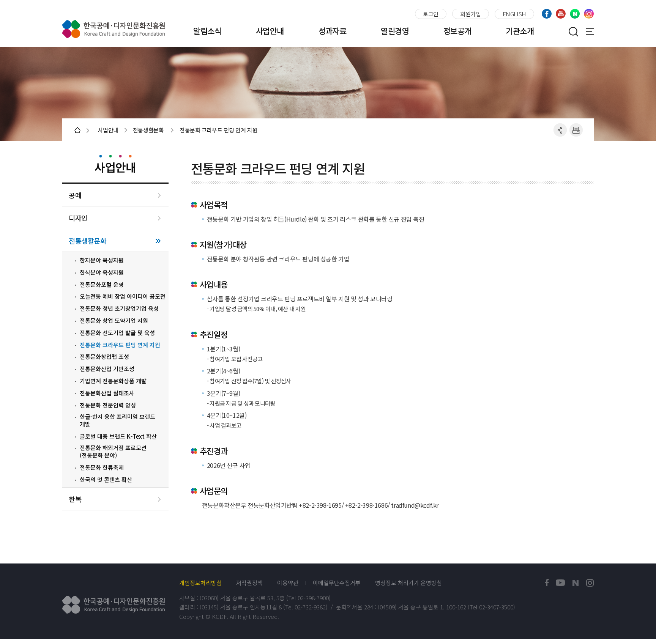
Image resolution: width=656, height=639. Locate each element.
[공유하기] (560, 130)
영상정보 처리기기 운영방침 (408, 583)
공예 (75, 195)
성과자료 (333, 30)
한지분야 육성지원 (102, 260)
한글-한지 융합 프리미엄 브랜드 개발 (117, 420)
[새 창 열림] (547, 583)
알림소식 (207, 30)
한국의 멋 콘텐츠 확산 (106, 479)
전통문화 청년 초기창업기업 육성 (119, 308)
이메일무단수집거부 (337, 583)
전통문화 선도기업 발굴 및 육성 (117, 333)
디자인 (78, 218)
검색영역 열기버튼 (573, 31)
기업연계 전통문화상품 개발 (113, 381)
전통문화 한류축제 (102, 467)
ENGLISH (514, 14)
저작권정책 (249, 583)
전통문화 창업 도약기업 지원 (114, 320)
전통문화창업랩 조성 (104, 356)
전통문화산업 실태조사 (107, 393)
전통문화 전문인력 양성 (108, 405)
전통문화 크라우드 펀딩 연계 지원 (120, 345)
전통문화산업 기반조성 (107, 369)
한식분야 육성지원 (102, 272)
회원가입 (470, 14)
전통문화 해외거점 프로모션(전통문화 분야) (113, 451)
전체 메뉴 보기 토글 (590, 31)
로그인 (430, 14)
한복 (75, 499)
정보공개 (457, 30)
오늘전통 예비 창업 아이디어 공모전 (123, 296)
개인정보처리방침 (200, 583)
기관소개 (520, 30)
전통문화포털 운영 (102, 284)
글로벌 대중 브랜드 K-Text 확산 (118, 436)
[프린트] (576, 130)
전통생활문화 (87, 240)
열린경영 (395, 30)
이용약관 (287, 583)
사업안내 (270, 30)
